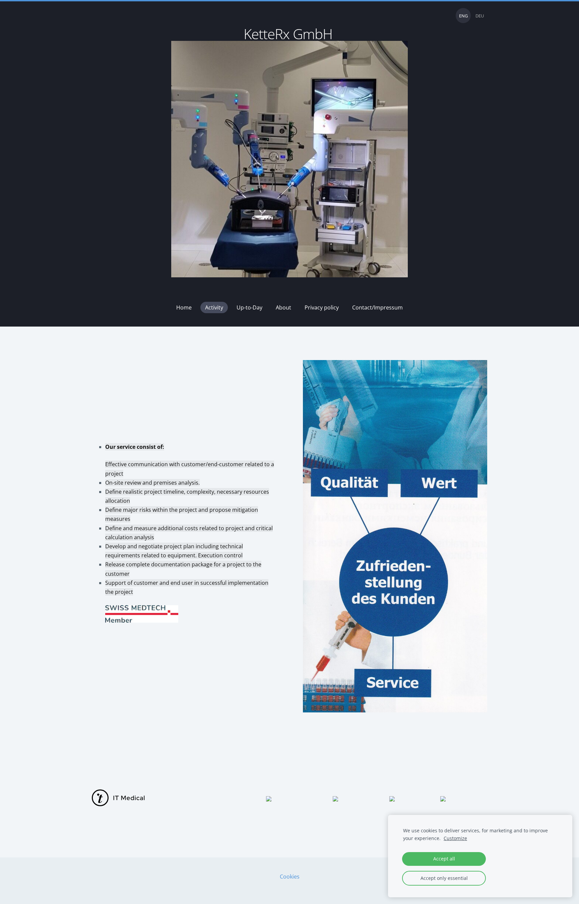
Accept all (444, 858)
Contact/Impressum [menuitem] (377, 307)
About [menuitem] (283, 307)
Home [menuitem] (184, 307)
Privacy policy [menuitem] (322, 307)
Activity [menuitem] (214, 307)
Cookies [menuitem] (290, 876)
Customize (455, 838)
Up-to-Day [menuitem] (249, 307)
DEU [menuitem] (479, 16)
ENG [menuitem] (463, 16)
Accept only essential (444, 878)
